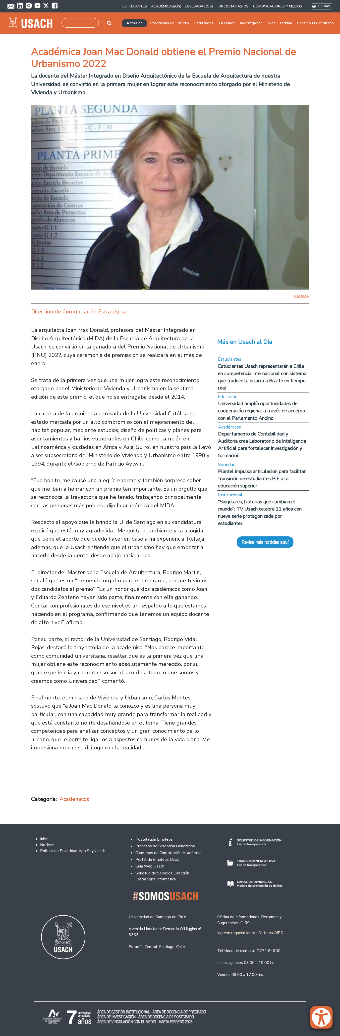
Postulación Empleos (154, 839)
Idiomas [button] (324, 6)
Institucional (230, 495)
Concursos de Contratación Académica (168, 853)
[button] (323, 1019)
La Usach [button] (227, 23)
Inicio (44, 839)
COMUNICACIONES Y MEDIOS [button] (277, 6)
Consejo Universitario (315, 23)
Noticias (47, 845)
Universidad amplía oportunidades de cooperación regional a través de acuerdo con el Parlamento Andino (261, 410)
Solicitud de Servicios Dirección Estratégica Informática (162, 876)
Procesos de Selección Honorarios (165, 846)
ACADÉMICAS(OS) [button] (166, 6)
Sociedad (226, 465)
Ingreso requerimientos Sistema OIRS (250, 933)
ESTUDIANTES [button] (134, 6)
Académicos (74, 799)
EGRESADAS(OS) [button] (199, 6)
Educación (227, 397)
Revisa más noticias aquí (265, 542)
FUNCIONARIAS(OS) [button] (233, 6)
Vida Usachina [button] (280, 23)
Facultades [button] (204, 23)
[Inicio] (32, 23)
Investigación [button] (251, 23)
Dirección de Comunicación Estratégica (78, 311)
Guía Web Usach (149, 866)
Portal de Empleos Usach (157, 859)
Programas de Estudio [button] (169, 23)
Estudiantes (229, 359)
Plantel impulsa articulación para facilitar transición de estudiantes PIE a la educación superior (262, 478)
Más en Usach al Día (244, 342)
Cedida (301, 296)
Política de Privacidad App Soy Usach (72, 851)
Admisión (134, 23)
